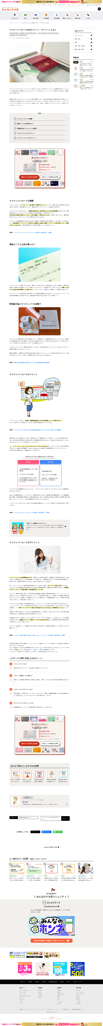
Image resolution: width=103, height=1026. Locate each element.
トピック (16, 22)
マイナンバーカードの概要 (24, 119)
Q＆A (88, 18)
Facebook (47, 831)
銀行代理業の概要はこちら (78, 1009)
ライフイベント (14, 18)
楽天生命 (54, 4)
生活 (25, 18)
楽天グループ (32, 4)
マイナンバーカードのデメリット (26, 138)
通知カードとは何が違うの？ (25, 123)
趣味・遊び (77, 18)
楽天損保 (78, 996)
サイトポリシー (42, 1009)
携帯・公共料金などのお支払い (25, 996)
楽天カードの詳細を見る (49, 177)
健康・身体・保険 (79, 49)
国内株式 (59, 992)
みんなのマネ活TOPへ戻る (51, 847)
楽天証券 (49, 4)
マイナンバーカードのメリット (26, 133)
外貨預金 (40, 994)
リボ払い (21, 1001)
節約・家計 (77, 39)
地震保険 (78, 997)
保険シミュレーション (80, 994)
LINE (58, 831)
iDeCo (58, 999)
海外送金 (40, 996)
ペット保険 (78, 1001)
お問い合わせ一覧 (51, 1018)
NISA (58, 997)
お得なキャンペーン (23, 994)
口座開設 (40, 990)
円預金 (39, 992)
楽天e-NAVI (22, 999)
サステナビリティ (59, 1018)
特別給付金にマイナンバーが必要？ (27, 128)
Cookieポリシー (50, 1009)
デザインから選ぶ (23, 992)
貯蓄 (76, 42)
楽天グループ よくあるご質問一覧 (93, 4)
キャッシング (22, 1003)
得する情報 (56, 18)
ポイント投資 (59, 1001)
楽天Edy (69, 4)
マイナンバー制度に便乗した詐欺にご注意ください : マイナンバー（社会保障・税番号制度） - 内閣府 (39, 635)
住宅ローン (40, 997)
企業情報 (21, 1009)
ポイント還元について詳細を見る (53, 172)
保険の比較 (78, 1003)
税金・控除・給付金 (80, 46)
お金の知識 (46, 18)
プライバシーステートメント (31, 1009)
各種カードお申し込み (24, 990)
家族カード (22, 997)
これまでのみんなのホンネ (51, 906)
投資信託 (59, 996)
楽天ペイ (74, 4)
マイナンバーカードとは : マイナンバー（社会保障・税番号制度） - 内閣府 (33, 232)
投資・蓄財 (35, 18)
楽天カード (39, 4)
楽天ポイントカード (81, 4)
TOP (10, 22)
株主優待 (59, 1003)
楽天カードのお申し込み (28, 177)
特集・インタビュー (67, 18)
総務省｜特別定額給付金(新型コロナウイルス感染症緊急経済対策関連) (31, 362)
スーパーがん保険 (79, 992)
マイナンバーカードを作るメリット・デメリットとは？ (36, 22)
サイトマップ (58, 1009)
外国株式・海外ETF (61, 994)
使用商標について (67, 1009)
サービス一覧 (44, 1018)
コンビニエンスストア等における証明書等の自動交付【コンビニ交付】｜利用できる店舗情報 (37, 429)
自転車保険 (78, 999)
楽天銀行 (44, 4)
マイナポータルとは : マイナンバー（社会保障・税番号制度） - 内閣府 (31, 512)
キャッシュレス (79, 35)
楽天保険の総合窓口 (62, 4)
